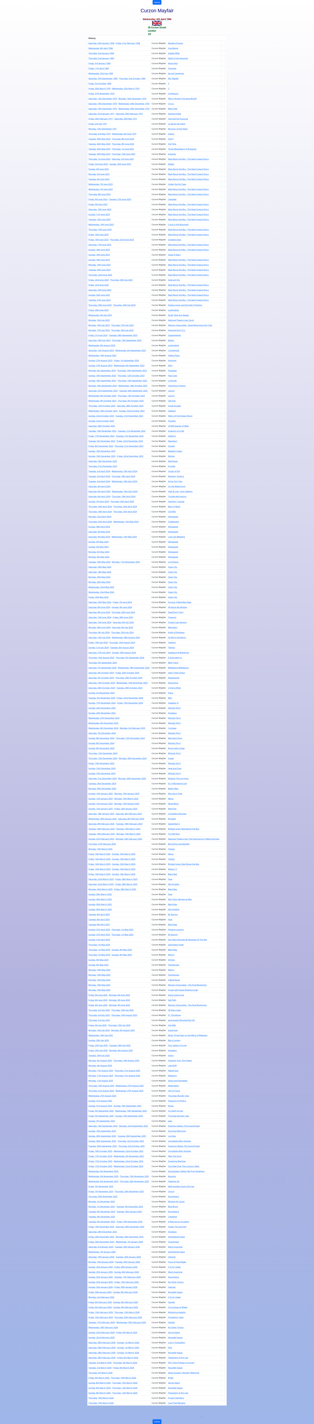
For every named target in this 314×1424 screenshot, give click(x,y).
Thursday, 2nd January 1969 (101, 53)
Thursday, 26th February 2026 (128, 1317)
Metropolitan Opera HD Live (181, 1186)
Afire (170, 365)
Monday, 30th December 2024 (133, 758)
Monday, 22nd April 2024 (99, 516)
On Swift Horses (175, 1111)
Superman (173, 1030)
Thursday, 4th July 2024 (99, 632)
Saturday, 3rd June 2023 (123, 159)
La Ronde (172, 380)
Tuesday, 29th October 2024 (129, 688)
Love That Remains (176, 1403)
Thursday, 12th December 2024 (130, 738)
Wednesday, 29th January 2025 (102, 818)
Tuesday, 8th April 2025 (99, 914)
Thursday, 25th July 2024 (122, 632)
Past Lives (172, 375)
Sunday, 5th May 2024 (98, 541)
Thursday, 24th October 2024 (128, 677)
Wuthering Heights (177, 1312)
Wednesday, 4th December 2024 (103, 723)
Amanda (172, 154)
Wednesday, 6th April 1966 (100, 48)
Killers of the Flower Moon (180, 416)
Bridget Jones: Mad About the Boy (183, 829)
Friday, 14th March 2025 (99, 854)
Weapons (172, 1075)
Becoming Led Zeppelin (179, 844)
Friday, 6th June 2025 (97, 995)
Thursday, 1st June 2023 (123, 149)
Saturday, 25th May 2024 (99, 602)
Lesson (171, 390)
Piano (170, 693)
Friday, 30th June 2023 (98, 310)
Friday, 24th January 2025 (125, 808)
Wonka (171, 456)
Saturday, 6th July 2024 (123, 622)
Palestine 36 (173, 1181)
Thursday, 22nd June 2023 (122, 239)
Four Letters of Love (177, 1045)
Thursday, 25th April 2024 (122, 501)
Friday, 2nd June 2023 (98, 164)
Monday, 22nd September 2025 (133, 1126)
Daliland (172, 411)
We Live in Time (175, 793)
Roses (171, 1106)
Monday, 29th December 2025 (130, 1236)
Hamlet (171, 1302)
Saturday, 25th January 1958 (101, 43)
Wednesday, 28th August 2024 (126, 637)
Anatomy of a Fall (176, 431)
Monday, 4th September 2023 (102, 370)
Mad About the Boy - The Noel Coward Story (188, 159)
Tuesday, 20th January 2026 (129, 1211)
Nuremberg (173, 1196)
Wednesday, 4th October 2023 (102, 395)
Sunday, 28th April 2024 (99, 526)
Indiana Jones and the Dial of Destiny (185, 305)
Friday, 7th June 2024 (122, 602)
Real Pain (172, 808)
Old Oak (172, 400)
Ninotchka (173, 63)
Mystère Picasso (175, 43)
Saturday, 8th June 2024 (99, 607)
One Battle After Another (179, 1141)
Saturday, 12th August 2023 (101, 350)
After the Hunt (174, 1156)
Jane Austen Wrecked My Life (181, 1020)
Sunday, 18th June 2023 (99, 249)
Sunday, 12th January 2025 (100, 793)
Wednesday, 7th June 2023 (100, 184)
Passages (172, 370)
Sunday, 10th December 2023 (101, 451)
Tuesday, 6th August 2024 (122, 647)
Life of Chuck (174, 1090)
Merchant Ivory (175, 738)
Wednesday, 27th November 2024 (103, 718)
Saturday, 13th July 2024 (99, 637)
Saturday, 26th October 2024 (101, 688)
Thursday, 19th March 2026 (123, 1377)
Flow (170, 879)
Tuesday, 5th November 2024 (101, 698)
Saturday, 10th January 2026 (101, 1257)
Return (171, 954)
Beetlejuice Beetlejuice (178, 667)
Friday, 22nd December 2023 (130, 441)
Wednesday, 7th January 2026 (129, 1241)
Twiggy (171, 849)
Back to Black (174, 506)
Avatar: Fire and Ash (177, 1226)
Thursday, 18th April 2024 (123, 476)
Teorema (172, 68)
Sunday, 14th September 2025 (127, 1106)
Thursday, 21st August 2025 (127, 1070)
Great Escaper (174, 405)
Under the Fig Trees (177, 184)
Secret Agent (174, 1332)
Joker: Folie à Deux (176, 672)
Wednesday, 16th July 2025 (100, 1035)
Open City (172, 567)
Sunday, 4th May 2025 (122, 949)
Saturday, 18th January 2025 (101, 813)
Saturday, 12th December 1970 (102, 98)
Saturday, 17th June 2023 (99, 244)
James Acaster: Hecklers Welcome (183, 1372)
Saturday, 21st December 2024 (102, 778)
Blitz (170, 698)
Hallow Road (174, 980)
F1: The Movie (174, 1015)
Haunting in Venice (177, 385)
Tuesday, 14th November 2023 (102, 431)
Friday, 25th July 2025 (98, 1045)
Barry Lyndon (174, 1040)
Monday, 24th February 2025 (129, 839)
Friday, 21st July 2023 (97, 335)
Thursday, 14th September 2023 (126, 340)
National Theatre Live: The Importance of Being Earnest (193, 839)
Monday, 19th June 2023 (99, 264)
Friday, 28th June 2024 (123, 617)
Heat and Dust (174, 768)
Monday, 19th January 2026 (100, 1262)
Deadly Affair (174, 53)
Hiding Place (174, 355)
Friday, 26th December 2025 (101, 1236)
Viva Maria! (173, 48)
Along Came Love (176, 995)
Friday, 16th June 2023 (98, 234)
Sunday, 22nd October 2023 (131, 411)
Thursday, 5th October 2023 (131, 400)
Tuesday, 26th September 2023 (123, 335)
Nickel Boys (173, 803)
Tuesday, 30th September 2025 (132, 1136)
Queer (171, 758)
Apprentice (173, 682)
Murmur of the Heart (178, 129)
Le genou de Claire (176, 123)
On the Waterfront (176, 486)
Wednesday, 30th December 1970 (133, 103)
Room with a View (176, 748)
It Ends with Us (175, 657)
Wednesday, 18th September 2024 (134, 667)
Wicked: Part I (174, 708)
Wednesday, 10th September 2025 (131, 1111)
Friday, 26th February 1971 (100, 118)
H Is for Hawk (174, 1267)
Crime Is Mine (174, 688)
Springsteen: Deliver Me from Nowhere (186, 1171)
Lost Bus (172, 1136)
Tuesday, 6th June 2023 (98, 179)
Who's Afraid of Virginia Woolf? (182, 98)
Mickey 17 (172, 869)
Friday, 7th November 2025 (100, 1186)
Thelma (171, 647)
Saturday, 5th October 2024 (101, 672)
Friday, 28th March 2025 (126, 879)
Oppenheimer (174, 335)
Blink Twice (173, 662)
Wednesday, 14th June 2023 (101, 224)
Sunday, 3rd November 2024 (101, 693)
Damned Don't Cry (176, 330)
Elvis (170, 1347)
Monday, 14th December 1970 (132, 98)
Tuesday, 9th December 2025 (129, 1206)
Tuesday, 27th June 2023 (120, 199)
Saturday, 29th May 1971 (125, 118)
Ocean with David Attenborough (183, 990)
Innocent (172, 360)
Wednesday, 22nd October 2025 (128, 1151)
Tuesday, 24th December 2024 (102, 783)
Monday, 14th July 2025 (99, 1030)
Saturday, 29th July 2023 (99, 340)
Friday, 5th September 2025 (101, 1111)
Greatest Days (174, 239)
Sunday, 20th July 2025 (98, 1040)
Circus (171, 103)
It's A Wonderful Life (177, 783)
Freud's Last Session (177, 622)
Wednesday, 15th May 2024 (126, 521)
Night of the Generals (178, 58)
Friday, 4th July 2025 (97, 1025)
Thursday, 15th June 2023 (123, 154)
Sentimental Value (176, 1236)
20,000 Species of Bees (178, 426)
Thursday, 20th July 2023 (121, 280)
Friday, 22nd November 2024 (130, 698)
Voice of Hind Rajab (177, 1262)
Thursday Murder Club (178, 1095)
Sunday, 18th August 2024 (124, 652)
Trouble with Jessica (177, 496)
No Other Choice (175, 1282)
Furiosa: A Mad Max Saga (179, 602)
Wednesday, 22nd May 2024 (101, 587)
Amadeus (172, 713)
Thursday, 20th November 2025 (134, 1181)
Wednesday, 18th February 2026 (131, 1322)
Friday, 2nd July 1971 (97, 123)
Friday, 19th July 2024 (98, 642)
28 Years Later (174, 1010)
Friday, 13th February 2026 (126, 1282)
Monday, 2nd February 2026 (101, 1297)
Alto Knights (173, 884)
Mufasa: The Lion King (178, 778)
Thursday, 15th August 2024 (122, 642)
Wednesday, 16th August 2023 (102, 355)
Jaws (170, 1121)
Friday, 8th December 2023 (100, 446)
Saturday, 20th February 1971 (129, 113)
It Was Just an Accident (178, 1221)
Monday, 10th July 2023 (99, 320)
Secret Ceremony (176, 73)
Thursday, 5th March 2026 (125, 1362)
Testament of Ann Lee (178, 1357)
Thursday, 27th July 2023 (122, 325)
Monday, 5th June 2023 (98, 174)
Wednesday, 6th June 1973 (124, 134)
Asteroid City (174, 280)
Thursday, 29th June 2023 (100, 305)
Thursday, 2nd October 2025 (131, 1141)
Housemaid (173, 1241)
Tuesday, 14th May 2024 (99, 562)
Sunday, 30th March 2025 (100, 894)
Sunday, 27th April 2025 (99, 929)
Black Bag (172, 874)
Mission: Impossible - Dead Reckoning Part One (190, 325)
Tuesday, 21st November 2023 (129, 416)
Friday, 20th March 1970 (99, 88)
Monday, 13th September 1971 (102, 129)
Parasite (172, 421)
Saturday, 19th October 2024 (101, 682)
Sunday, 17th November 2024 (102, 703)
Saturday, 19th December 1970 (102, 103)
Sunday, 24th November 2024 (102, 708)
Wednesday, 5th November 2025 (129, 1156)
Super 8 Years (174, 254)
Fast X (170, 139)
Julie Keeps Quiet (176, 944)
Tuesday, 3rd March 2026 (99, 1362)
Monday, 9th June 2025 (119, 995)
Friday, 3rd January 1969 (99, 63)
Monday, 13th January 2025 (126, 793)
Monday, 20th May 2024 (99, 577)
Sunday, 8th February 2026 (126, 1272)
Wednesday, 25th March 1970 (125, 88)
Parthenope (173, 965)
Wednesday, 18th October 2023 (132, 385)
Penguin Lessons (176, 929)
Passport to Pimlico (177, 1100)
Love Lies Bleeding (176, 536)
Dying (170, 1055)
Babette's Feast (175, 451)
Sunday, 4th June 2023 (98, 169)
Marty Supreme (175, 1247)
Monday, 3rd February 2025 (132, 728)
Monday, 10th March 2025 (126, 798)
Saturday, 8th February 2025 (129, 813)
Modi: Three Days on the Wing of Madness (187, 1035)
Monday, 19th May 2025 (99, 970)
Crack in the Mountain (178, 224)
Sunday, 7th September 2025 (101, 1121)
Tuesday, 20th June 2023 (99, 270)
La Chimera (173, 562)
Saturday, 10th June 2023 (99, 209)
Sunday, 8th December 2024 (101, 738)
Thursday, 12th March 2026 (127, 1312)
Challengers (173, 521)
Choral (171, 1191)
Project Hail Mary (176, 1398)
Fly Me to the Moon (177, 637)
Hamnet (172, 1257)
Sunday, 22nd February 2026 (101, 1332)
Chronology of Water (178, 1307)
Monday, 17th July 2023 (99, 330)
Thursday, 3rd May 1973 (99, 134)
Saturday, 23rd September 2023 (103, 390)
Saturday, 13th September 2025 (103, 1126)
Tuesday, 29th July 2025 (120, 1045)
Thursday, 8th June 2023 (123, 139)
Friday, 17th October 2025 (100, 1156)
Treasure (172, 617)
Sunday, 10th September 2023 (102, 375)
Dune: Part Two (175, 481)
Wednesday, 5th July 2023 (100, 315)
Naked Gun (173, 1070)
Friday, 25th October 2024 (127, 672)
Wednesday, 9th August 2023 (101, 345)
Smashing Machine (177, 1161)
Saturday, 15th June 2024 (99, 617)
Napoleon (172, 441)
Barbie (171, 340)
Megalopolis (173, 677)
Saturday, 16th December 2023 (102, 461)
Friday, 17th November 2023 (101, 436)
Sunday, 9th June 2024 (122, 607)
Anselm (171, 446)
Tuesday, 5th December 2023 (101, 441)
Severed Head (174, 113)
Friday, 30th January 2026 (125, 1267)
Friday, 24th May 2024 (98, 597)
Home (157, 2)
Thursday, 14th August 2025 (124, 1015)
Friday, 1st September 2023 (126, 360)
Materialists (173, 1085)
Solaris (171, 134)
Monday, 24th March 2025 (100, 889)
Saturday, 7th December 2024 (102, 733)
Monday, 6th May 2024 (98, 552)
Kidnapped (173, 516)
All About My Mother (177, 607)
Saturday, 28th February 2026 (102, 1342)
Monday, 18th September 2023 (102, 385)
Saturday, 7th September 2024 (102, 667)
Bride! (170, 1377)
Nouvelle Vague (175, 1292)
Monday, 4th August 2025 (123, 1030)
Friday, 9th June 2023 (97, 199)
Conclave (172, 728)
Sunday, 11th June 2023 (99, 214)
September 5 (174, 823)
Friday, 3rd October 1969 (99, 83)
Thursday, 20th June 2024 (123, 612)
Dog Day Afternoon (177, 1131)
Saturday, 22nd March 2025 (101, 879)
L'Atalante (172, 1216)
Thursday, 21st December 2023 (129, 446)
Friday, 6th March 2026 (126, 1332)
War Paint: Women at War (180, 899)
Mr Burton (173, 914)
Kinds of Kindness (176, 632)
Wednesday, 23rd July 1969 (100, 73)
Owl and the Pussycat (178, 118)
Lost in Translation (176, 1342)
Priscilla (171, 466)
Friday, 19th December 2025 (129, 1221)
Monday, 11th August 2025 (100, 1070)
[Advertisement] (156, 1413)
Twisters (172, 642)
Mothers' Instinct (176, 476)
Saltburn (172, 436)
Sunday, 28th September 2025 (102, 1136)
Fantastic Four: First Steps (180, 1060)
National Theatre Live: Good (181, 320)
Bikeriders (172, 627)
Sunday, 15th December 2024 (101, 768)
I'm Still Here (174, 834)
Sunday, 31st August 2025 (100, 1100)
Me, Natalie (173, 78)
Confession (173, 93)
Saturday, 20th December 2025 (130, 1226)
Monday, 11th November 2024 (126, 562)
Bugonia (172, 1176)
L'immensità (173, 350)
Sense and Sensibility (177, 1080)
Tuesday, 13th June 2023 (99, 219)
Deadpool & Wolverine (178, 652)
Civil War (172, 511)
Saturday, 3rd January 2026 (100, 1247)
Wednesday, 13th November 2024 (132, 682)
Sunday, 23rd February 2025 (101, 839)
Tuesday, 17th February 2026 (127, 1277)
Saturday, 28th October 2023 (130, 405)
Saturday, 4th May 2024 (99, 531)
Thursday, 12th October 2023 (131, 375)
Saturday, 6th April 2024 (99, 486)
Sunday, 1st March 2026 (128, 1342)
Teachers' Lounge (176, 501)
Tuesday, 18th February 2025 (129, 823)
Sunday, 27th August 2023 (100, 360)
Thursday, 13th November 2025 (134, 1176)
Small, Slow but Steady (178, 315)
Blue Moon (173, 1206)
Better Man (173, 788)
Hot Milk (172, 1025)
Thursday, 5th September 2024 (130, 657)
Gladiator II (173, 703)
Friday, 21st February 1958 (128, 43)
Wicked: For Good (176, 1201)
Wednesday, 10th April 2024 (124, 471)
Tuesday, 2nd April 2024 (99, 471)
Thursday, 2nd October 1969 (132, 78)
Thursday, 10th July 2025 (122, 1010)
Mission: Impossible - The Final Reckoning (187, 985)
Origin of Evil (174, 471)
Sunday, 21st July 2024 (98, 647)
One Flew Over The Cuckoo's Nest (183, 1166)
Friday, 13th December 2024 (130, 703)
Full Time (172, 144)
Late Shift (172, 1065)
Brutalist (172, 818)
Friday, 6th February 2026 (100, 1302)
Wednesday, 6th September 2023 (130, 350)
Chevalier (172, 199)
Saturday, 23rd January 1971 (101, 113)
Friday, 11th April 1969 (98, 68)
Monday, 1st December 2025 (101, 1201)
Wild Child (172, 108)
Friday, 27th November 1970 (101, 93)
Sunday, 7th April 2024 (98, 501)
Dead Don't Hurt (175, 612)
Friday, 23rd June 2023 (98, 280)
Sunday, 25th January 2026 (100, 1267)
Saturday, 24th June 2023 (99, 290)
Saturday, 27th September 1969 (103, 78)
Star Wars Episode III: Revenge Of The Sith (187, 939)
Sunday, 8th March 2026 (99, 1382)
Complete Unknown (177, 813)
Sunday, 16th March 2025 (123, 854)
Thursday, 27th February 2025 (102, 844)
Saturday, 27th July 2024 (99, 652)
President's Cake (175, 1317)
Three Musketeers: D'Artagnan (182, 149)
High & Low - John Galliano (180, 491)
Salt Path (172, 1000)
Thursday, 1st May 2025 (122, 929)
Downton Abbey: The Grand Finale (184, 1126)
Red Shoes (173, 461)
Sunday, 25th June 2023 (120, 164)
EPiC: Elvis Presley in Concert (181, 1362)
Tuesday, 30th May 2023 (99, 139)
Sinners (171, 959)
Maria (170, 798)
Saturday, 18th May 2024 (99, 567)
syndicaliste (173, 310)
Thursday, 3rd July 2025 (99, 1010)
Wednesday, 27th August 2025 (130, 1085)
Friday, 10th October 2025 (100, 1151)
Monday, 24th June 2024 (99, 627)
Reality (171, 164)
